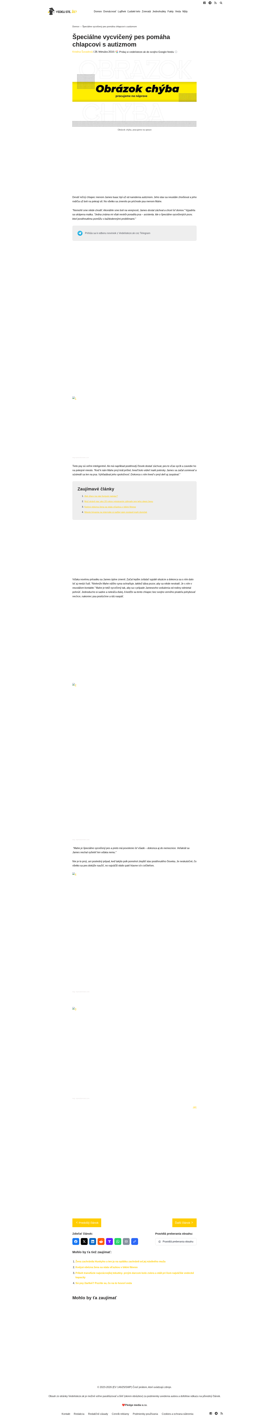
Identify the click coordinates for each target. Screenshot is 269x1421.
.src (195, 1107)
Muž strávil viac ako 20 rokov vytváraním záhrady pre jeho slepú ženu (118, 501)
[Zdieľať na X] (84, 1241)
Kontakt (66, 1414)
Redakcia (79, 1414)
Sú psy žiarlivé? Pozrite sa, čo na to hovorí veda (104, 1283)
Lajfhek (122, 11)
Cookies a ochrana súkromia (177, 1414)
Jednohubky (159, 11)
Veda (178, 11)
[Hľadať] (221, 2)
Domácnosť (109, 11)
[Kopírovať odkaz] (134, 1241)
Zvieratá (146, 11)
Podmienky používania (145, 1414)
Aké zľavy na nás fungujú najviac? (101, 496)
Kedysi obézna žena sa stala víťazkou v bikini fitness (110, 507)
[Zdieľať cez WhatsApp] (117, 1241)
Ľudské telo (133, 11)
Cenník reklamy (120, 1414)
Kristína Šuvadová (82, 51)
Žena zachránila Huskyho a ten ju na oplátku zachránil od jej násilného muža (120, 1261)
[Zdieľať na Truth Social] (109, 1241)
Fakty (171, 11)
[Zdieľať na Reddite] (101, 1241)
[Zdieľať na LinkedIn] (92, 1241)
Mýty (185, 11)
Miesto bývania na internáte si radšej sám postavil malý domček (115, 512)
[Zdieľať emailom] (126, 1241)
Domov (98, 11)
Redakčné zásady (98, 1414)
